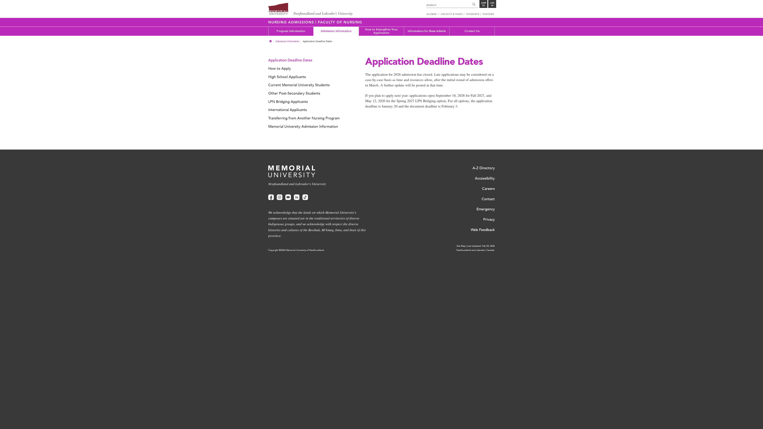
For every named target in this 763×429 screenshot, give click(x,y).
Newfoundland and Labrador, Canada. (475, 250)
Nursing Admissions (291, 22)
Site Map (461, 246)
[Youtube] (288, 197)
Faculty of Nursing (340, 22)
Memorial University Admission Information (303, 126)
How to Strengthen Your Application (381, 31)
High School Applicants (287, 77)
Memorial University (310, 9)
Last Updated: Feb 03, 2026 (481, 246)
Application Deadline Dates (290, 60)
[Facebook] (271, 197)
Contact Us (472, 31)
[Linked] (296, 197)
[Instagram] (279, 197)
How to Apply (279, 68)
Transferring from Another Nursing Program (304, 118)
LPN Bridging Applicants (288, 102)
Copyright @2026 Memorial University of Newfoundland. (296, 250)
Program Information (291, 31)
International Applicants (287, 110)
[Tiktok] (305, 197)
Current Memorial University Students (299, 85)
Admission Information (336, 31)
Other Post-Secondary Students (294, 93)
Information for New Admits (427, 31)
